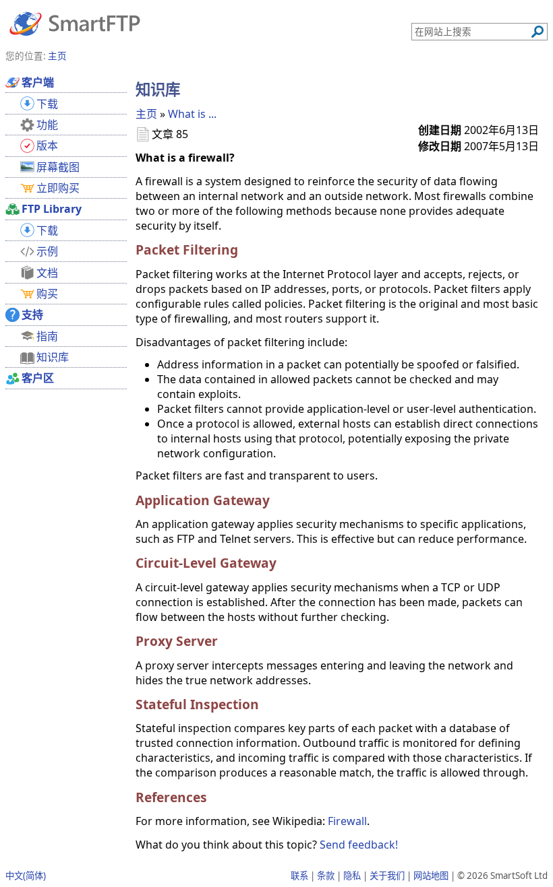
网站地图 (430, 875)
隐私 (352, 875)
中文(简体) (25, 875)
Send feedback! (359, 844)
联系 (299, 875)
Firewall (347, 821)
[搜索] (537, 32)
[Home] (74, 22)
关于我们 (387, 875)
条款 (325, 875)
